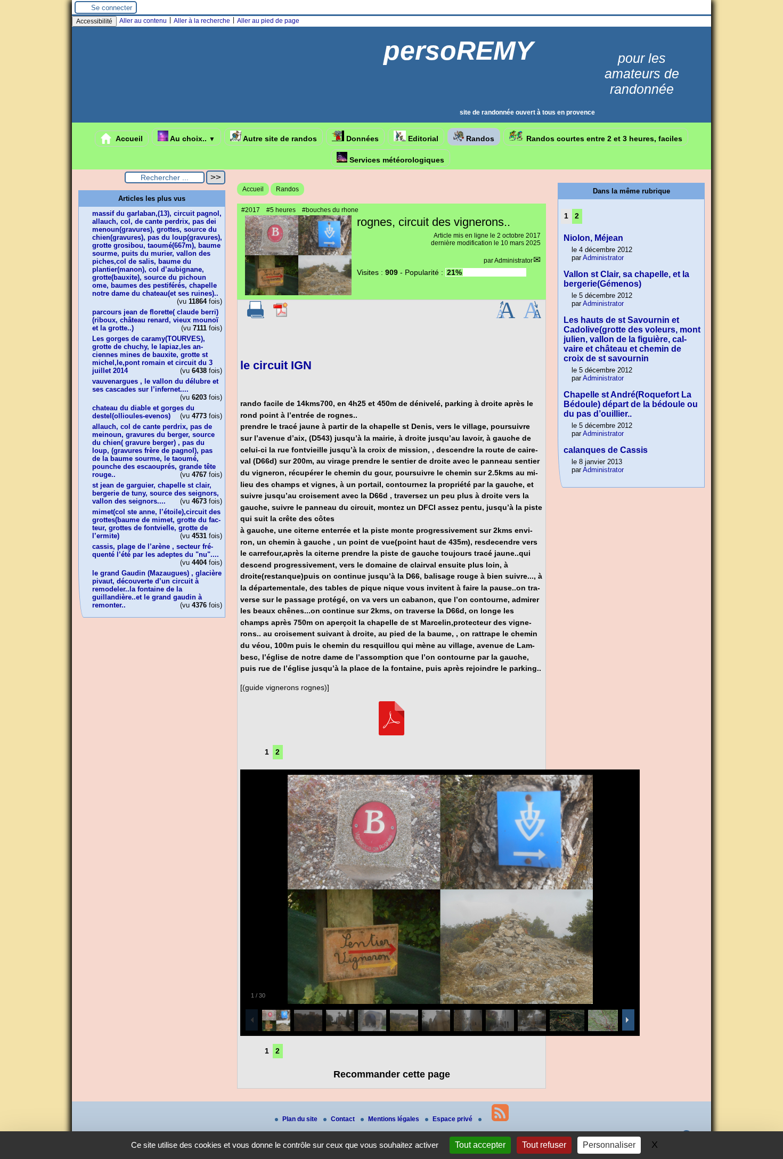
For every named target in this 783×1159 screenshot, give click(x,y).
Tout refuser (544, 1144)
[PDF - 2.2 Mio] (391, 732)
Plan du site (300, 1119)
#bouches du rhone (330, 210)
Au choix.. (191, 138)
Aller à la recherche (202, 21)
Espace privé (453, 1119)
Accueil (128, 138)
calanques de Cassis (606, 450)
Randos (479, 138)
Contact (343, 1119)
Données (361, 138)
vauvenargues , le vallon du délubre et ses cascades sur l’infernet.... (155, 385)
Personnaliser (609, 1144)
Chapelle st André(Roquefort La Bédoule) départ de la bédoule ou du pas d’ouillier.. (631, 404)
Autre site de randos (279, 138)
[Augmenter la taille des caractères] (505, 316)
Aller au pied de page (268, 21)
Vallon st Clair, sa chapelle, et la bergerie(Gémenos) (626, 279)
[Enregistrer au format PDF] (281, 316)
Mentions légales (394, 1119)
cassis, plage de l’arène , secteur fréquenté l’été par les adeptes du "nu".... (155, 550)
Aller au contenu (143, 21)
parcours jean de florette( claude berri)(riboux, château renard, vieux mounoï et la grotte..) (155, 320)
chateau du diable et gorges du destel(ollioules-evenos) (143, 412)
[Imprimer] (255, 316)
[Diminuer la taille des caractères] (532, 316)
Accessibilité (94, 21)
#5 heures (281, 210)
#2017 (250, 210)
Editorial (422, 138)
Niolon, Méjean (593, 237)
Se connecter (111, 8)
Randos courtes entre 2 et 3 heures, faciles (603, 138)
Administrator (513, 260)
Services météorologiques (395, 160)
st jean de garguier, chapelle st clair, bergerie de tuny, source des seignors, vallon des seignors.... (155, 493)
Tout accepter (480, 1144)
